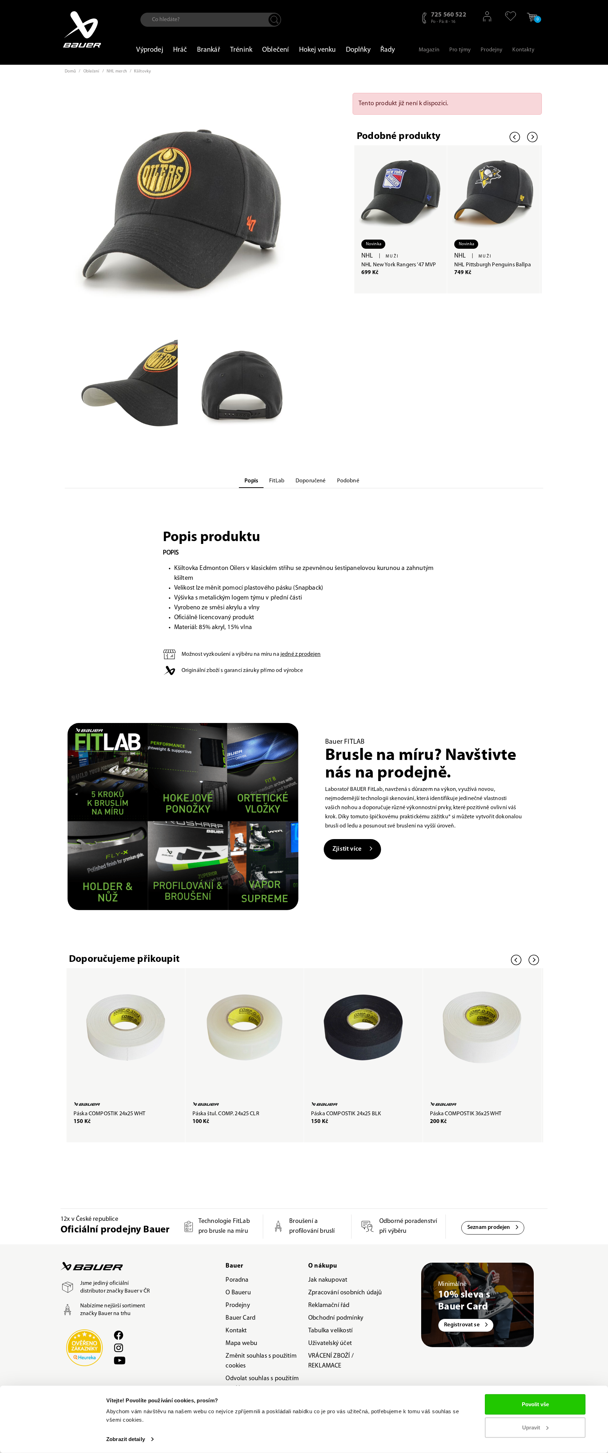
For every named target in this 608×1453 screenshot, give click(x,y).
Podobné (348, 481)
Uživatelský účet (330, 1343)
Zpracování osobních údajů (345, 1293)
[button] (507, 16)
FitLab (276, 481)
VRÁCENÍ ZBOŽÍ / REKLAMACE (331, 1361)
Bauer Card (240, 1318)
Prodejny (237, 1305)
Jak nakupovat (327, 1280)
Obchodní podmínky (335, 1318)
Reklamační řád (329, 1305)
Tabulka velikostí (330, 1331)
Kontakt (236, 1331)
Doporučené (311, 481)
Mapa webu (241, 1343)
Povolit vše (535, 1404)
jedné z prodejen (300, 654)
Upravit (531, 1427)
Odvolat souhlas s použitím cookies (262, 1384)
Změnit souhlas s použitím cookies (261, 1361)
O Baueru (238, 1293)
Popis (251, 481)
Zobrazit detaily (125, 1439)
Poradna (237, 1280)
